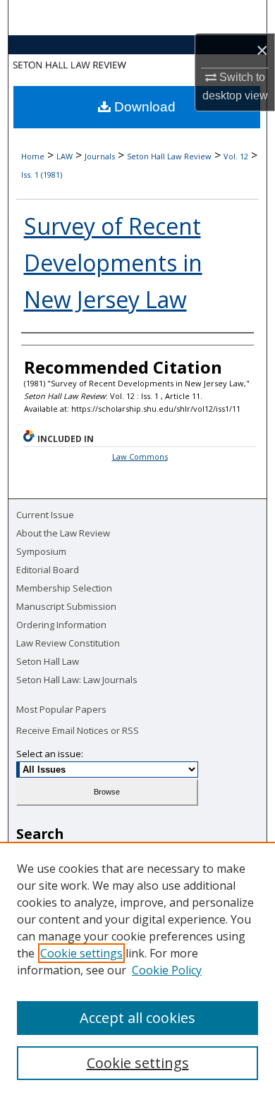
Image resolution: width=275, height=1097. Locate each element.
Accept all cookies (137, 1017)
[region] (137, 969)
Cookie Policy (167, 970)
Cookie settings (81, 953)
